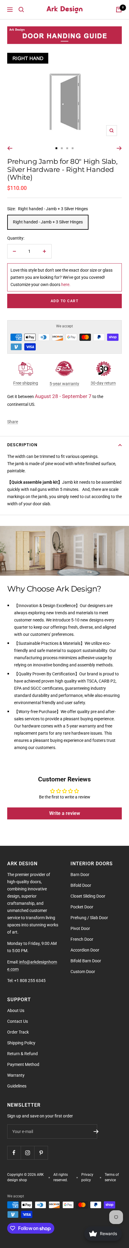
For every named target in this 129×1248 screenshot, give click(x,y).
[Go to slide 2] (62, 148)
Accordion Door (84, 950)
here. (65, 284)
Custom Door (82, 971)
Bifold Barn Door (85, 960)
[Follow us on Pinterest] (41, 1152)
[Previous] (9, 148)
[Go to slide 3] (67, 148)
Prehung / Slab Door (89, 917)
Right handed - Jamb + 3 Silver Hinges (48, 222)
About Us (15, 1010)
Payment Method (23, 1064)
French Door (81, 939)
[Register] (96, 1131)
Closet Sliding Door (87, 896)
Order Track (18, 1032)
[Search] (21, 9)
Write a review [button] (64, 813)
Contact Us (17, 1021)
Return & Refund (22, 1053)
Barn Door (79, 874)
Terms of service (112, 1177)
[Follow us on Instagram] (27, 1152)
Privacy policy (87, 1177)
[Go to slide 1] (56, 148)
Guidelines (16, 1086)
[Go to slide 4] (73, 148)
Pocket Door (81, 906)
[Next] (119, 148)
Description (22, 444)
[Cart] (119, 9)
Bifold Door (80, 885)
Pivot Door (80, 928)
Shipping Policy (21, 1042)
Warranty (16, 1075)
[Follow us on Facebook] (14, 1152)
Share (12, 421)
